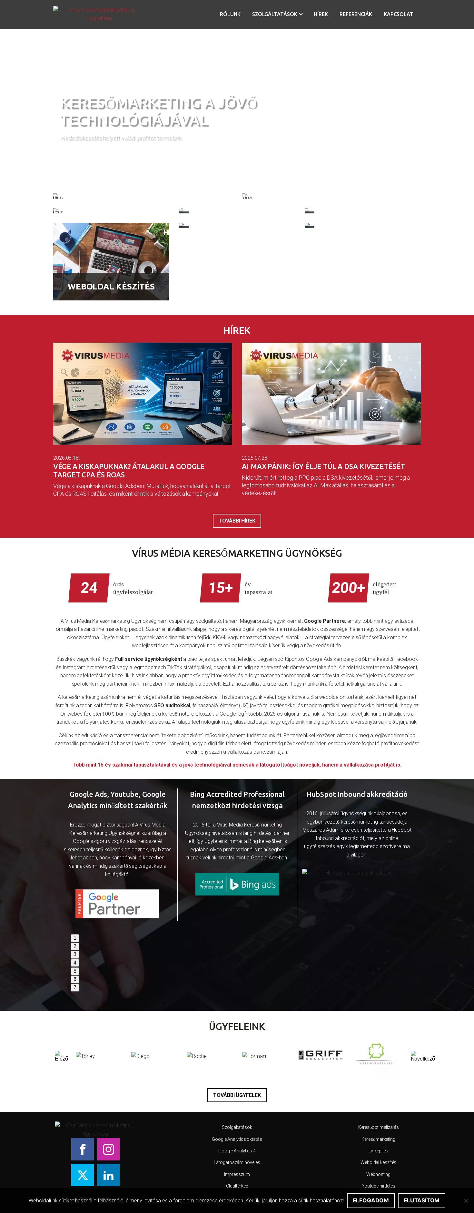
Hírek (321, 14)
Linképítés (378, 1150)
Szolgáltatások (274, 14)
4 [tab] (75, 962)
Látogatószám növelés (237, 1162)
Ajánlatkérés (84, 152)
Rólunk (230, 14)
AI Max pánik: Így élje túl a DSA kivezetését (323, 466)
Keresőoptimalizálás (378, 1127)
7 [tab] (75, 987)
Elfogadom (371, 1200)
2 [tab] (75, 946)
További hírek (237, 521)
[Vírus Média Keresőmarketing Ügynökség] (99, 14)
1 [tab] (75, 938)
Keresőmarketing (378, 1139)
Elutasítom (422, 1200)
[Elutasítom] (466, 1201)
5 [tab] (75, 971)
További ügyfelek (237, 1095)
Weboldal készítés (378, 1162)
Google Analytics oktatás (237, 1139)
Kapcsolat (398, 14)
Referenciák (356, 14)
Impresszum (237, 1174)
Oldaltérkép (237, 1186)
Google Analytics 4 (237, 1150)
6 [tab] (75, 979)
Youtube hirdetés (378, 1186)
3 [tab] (75, 954)
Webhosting (378, 1174)
